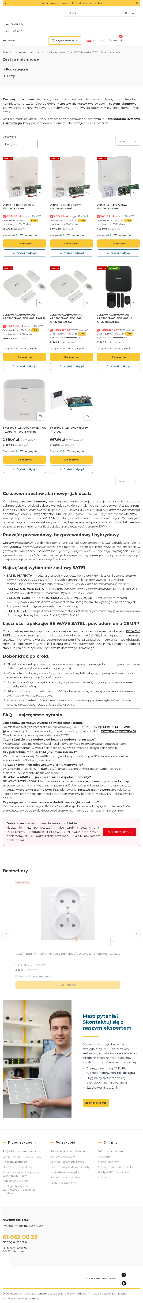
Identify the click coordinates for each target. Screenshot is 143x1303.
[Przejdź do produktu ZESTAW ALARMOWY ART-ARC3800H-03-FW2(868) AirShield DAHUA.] (71, 286)
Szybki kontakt (65, 40)
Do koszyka (24, 243)
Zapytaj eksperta (95, 1102)
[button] (137, 3)
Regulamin (105, 1156)
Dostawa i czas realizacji (17, 1167)
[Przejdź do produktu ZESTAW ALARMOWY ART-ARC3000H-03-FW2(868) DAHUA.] (24, 286)
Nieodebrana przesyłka (65, 1177)
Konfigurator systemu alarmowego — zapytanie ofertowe (19, 1190)
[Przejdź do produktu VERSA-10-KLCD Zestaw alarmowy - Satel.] (24, 177)
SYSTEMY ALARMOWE (85, 52)
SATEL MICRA (17, 611)
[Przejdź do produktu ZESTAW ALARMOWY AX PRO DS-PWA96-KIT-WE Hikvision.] (24, 400)
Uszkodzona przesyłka (64, 1172)
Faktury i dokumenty (63, 1182)
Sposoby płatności (15, 1161)
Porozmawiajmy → (120, 831)
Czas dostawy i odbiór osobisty (69, 1167)
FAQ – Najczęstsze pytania (19, 1151)
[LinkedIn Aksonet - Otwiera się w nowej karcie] (123, 1274)
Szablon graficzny (21, 1298)
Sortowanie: (10, 136)
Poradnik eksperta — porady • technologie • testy (21, 1174)
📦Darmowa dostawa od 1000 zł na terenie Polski (71, 3)
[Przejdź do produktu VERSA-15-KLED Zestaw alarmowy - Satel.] (118, 177)
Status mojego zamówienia (67, 1151)
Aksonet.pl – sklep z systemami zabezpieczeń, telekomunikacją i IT (36, 52)
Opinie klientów (108, 1161)
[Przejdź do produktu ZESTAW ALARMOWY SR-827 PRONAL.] (71, 400)
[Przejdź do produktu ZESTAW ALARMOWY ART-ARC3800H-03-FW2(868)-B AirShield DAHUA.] (118, 286)
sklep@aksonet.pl (15, 1242)
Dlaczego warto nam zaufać (116, 1167)
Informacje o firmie (110, 1151)
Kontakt (103, 1177)
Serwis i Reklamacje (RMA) (67, 1161)
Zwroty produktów (62, 1156)
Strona (121, 141)
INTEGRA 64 (82, 598)
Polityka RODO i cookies (113, 1172)
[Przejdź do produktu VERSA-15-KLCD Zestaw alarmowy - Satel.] (71, 177)
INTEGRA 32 (54, 598)
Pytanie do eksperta (15, 1181)
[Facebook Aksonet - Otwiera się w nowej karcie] (123, 1283)
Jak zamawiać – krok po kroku (22, 1156)
